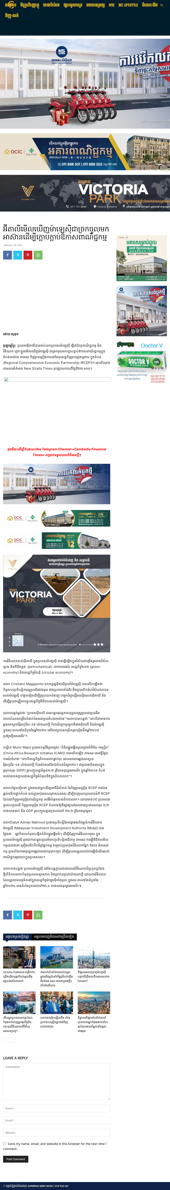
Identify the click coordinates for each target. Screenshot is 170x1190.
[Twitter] (17, 255)
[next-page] (13, 1040)
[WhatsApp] (38, 255)
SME (112, 5)
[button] (161, 5)
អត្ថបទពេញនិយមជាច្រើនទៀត (54, 937)
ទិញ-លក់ (12, 15)
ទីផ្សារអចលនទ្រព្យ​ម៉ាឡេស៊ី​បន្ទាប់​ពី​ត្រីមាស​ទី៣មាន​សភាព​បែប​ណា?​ (93, 976)
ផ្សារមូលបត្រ (73, 5)
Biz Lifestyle (128, 5)
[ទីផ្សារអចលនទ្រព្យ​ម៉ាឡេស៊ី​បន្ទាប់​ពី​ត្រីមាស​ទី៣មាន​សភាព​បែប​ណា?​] (94, 957)
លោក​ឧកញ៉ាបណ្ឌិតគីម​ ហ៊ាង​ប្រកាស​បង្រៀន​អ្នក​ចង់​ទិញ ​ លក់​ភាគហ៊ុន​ (55, 1022)
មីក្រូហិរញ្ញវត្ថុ (29, 5)
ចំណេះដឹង (150, 5)
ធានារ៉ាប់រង (51, 5)
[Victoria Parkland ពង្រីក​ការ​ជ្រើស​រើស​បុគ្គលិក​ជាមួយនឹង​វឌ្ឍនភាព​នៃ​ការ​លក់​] (19, 957)
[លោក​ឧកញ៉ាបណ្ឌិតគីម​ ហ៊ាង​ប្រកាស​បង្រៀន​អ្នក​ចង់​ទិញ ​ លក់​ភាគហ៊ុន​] (56, 1002)
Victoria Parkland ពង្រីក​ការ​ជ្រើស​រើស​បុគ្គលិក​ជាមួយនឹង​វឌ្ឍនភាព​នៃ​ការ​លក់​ (19, 976)
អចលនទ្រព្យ (95, 5)
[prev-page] (6, 1040)
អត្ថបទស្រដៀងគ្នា (17, 937)
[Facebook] (7, 255)
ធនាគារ (10, 5)
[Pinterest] (27, 255)
